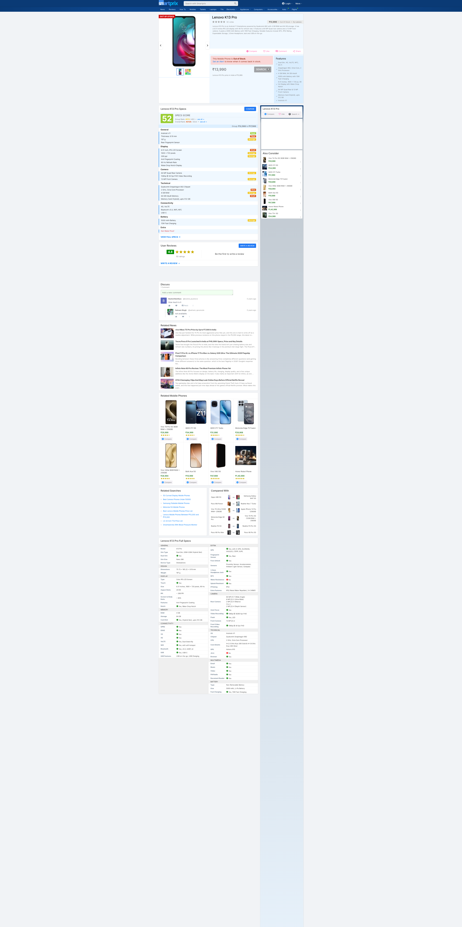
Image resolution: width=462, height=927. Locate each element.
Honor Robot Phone (243, 471)
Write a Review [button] (247, 246)
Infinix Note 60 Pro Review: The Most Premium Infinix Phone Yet (203, 368)
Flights (294, 9)
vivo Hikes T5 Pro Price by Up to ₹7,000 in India (195, 330)
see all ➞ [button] (200, 119)
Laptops (213, 9)
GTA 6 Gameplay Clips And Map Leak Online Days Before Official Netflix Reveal (209, 380)
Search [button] (261, 69)
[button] (208, 237)
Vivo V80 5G (215, 471)
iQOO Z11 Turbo (216, 428)
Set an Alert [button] (218, 61)
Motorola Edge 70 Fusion (245, 428)
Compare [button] (250, 109)
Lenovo (298, 22)
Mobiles (193, 9)
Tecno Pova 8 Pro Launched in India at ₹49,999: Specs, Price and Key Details (208, 341)
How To (183, 9)
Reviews (172, 9)
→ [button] (170, 263)
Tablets (203, 9)
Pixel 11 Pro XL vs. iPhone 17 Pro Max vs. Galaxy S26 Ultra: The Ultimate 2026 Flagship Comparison (212, 354)
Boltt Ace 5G (191, 471)
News (162, 9)
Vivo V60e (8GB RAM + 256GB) (170, 471)
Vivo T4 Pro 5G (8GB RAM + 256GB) (169, 428)
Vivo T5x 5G (273, 213)
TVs (222, 9)
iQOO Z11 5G (191, 428)
